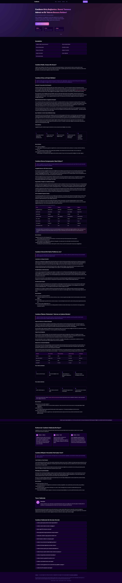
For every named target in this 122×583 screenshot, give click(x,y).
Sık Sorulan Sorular (39, 56)
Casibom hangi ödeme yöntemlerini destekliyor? (46, 555)
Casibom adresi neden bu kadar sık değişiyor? (46, 526)
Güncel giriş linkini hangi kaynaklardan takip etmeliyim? (47, 532)
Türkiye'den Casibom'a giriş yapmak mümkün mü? (46, 535)
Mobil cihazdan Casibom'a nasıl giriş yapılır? (45, 538)
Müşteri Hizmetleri (39, 53)
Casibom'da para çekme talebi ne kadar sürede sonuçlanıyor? (49, 551)
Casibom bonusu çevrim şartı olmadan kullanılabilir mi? (47, 548)
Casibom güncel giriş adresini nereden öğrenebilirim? (47, 522)
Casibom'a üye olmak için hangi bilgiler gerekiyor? (46, 542)
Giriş (56, 1)
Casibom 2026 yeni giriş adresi (54, 397)
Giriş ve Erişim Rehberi (66, 44)
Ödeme (63, 1)
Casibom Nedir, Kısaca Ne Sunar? (42, 44)
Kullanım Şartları (53, 580)
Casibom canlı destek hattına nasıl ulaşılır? (45, 561)
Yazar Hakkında (65, 53)
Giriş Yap (85, 1)
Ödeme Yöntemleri (39, 50)
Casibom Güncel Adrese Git (42, 23)
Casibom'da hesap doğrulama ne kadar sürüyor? (46, 545)
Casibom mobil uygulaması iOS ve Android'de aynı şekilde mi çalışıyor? (50, 564)
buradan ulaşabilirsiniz (74, 574)
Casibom (37, 1)
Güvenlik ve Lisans (65, 47)
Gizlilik (57, 580)
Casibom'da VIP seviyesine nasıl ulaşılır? (44, 567)
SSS (66, 1)
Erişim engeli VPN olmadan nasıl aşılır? (44, 529)
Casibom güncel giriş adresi (81, 90)
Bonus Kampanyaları (40, 47)
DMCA (65, 580)
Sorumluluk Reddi (61, 580)
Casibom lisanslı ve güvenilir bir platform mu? (46, 558)
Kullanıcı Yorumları (65, 50)
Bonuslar (59, 1)
